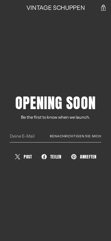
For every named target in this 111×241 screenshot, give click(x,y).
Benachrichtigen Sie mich (75, 136)
